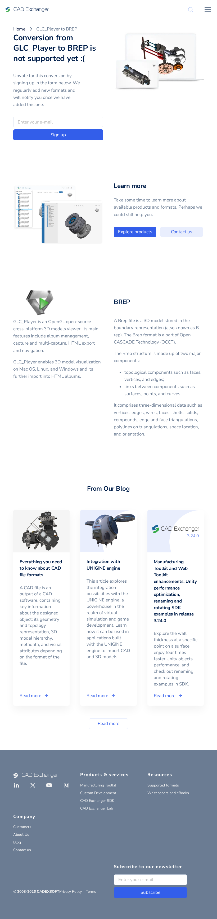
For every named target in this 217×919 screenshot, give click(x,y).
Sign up (58, 135)
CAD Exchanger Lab (96, 808)
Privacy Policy (70, 891)
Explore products (135, 232)
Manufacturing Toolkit (98, 785)
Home (19, 29)
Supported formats (163, 785)
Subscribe (150, 892)
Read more (108, 723)
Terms (91, 891)
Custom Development (98, 792)
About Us (21, 834)
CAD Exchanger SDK (97, 800)
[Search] (190, 9)
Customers (22, 826)
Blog (17, 842)
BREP (122, 302)
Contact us (181, 232)
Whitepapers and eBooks (168, 792)
